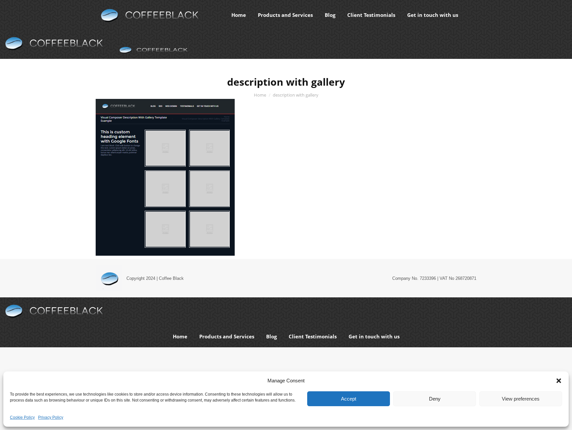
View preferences (521, 399)
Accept (348, 399)
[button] (558, 380)
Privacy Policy (50, 417)
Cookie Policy (22, 417)
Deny (435, 399)
